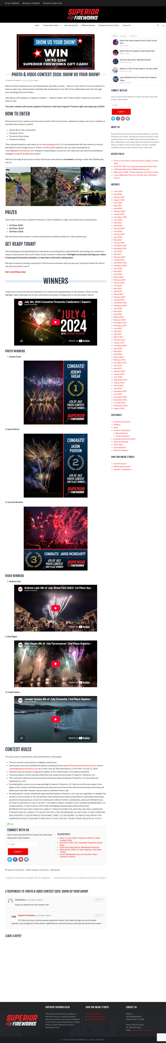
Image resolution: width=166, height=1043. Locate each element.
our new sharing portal (49, 144)
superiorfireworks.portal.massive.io (78, 765)
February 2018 (119, 320)
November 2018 (120, 305)
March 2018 (118, 317)
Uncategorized (120, 447)
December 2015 (120, 363)
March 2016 (118, 357)
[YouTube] (21, 859)
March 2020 (118, 277)
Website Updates (88, 25)
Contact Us (126, 25)
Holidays (117, 424)
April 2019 (118, 291)
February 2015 (119, 371)
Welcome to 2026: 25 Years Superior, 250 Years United (139, 69)
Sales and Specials (71, 25)
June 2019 (118, 285)
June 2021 (118, 251)
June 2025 (118, 203)
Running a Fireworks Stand (109, 25)
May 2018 (118, 311)
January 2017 (119, 343)
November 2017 (120, 325)
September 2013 (120, 380)
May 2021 (118, 254)
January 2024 (119, 228)
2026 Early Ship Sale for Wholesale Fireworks (135, 60)
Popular (123, 36)
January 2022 (119, 243)
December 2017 (120, 323)
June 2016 (118, 348)
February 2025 (119, 211)
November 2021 (120, 248)
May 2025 (118, 205)
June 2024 (118, 220)
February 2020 (119, 280)
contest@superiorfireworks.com (19, 150)
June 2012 (118, 388)
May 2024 (118, 223)
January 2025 (119, 214)
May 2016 (118, 351)
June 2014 (118, 377)
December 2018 (120, 303)
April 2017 (118, 334)
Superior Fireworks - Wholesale (46, 870)
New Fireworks (122, 433)
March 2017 (118, 337)
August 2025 (119, 200)
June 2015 (118, 365)
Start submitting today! (15, 272)
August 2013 (119, 383)
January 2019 (119, 300)
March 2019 (118, 294)
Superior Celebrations (52, 3)
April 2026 (118, 194)
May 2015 (118, 368)
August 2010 (119, 408)
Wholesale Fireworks (31, 3)
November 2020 (120, 265)
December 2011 (120, 391)
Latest (114, 36)
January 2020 (119, 283)
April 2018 (118, 314)
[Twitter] (9, 859)
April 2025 (118, 208)
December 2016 (120, 345)
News (37, 25)
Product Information (50, 25)
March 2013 (118, 385)
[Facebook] (15, 859)
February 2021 (119, 257)
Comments (133, 36)
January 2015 (119, 374)
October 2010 (119, 402)
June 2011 (118, 394)
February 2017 (119, 340)
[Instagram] (26, 859)
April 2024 (118, 225)
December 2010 (120, 397)
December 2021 (120, 245)
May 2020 (118, 271)
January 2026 (119, 197)
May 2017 (118, 331)
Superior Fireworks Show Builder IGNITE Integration (28, 878)
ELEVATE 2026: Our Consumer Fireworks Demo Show (137, 51)
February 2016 (119, 360)
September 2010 (120, 405)
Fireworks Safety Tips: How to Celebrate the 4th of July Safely (79, 878)
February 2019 (119, 297)
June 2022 (118, 237)
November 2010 (120, 400)
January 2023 (119, 234)
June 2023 (118, 231)
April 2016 (118, 354)
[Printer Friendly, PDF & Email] (10, 824)
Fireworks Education (122, 422)
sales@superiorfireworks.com (143, 1030)
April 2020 (118, 274)
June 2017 (118, 328)
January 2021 (119, 260)
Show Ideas (118, 444)
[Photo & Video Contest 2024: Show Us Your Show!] (55, 52)
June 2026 (118, 191)
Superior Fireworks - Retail (19, 870)
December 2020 (120, 263)
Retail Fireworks (12, 3)
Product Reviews (123, 436)
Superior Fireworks (13, 80)
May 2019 (118, 288)
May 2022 (118, 240)
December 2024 (120, 217)
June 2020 (118, 268)
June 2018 (118, 308)
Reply (98, 899)
